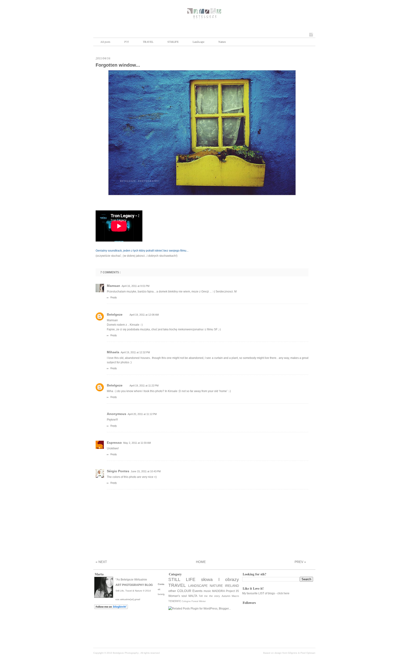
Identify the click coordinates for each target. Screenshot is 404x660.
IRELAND (232, 586)
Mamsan (113, 286)
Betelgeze (115, 314)
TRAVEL (148, 41)
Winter (202, 601)
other (172, 591)
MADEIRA (218, 591)
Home (201, 562)
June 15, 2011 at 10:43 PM (146, 471)
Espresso (114, 442)
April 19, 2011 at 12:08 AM (144, 314)
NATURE (216, 586)
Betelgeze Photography (126, 653)
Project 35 (232, 591)
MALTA (192, 596)
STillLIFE (173, 41)
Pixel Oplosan (307, 653)
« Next (101, 562)
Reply (113, 297)
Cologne (186, 601)
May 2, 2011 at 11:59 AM (137, 442)
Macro (235, 596)
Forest (194, 601)
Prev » (300, 562)
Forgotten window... (118, 65)
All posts (105, 41)
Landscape (198, 41)
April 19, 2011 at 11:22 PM (144, 385)
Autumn (226, 596)
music (207, 591)
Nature (222, 41)
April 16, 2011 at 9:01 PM (135, 286)
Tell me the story (209, 596)
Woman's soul (177, 596)
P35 (126, 41)
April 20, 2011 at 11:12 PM (142, 414)
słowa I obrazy (220, 579)
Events (197, 591)
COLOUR (184, 591)
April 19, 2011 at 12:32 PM (135, 352)
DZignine (293, 653)
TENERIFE (174, 601)
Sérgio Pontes (118, 471)
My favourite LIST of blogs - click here (265, 593)
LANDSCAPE (198, 586)
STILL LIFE (181, 579)
